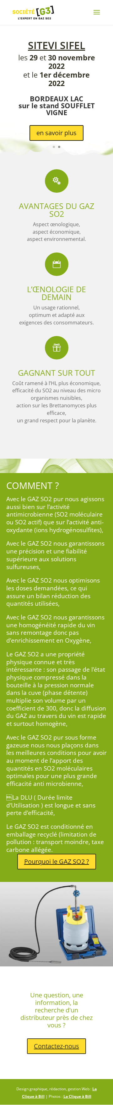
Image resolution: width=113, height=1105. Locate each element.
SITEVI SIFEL (56, 45)
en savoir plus (56, 133)
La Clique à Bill (77, 1096)
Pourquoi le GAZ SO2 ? (56, 861)
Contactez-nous (56, 1046)
